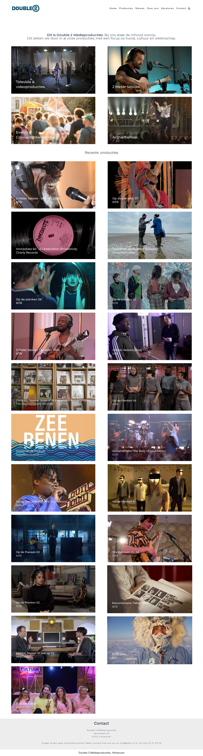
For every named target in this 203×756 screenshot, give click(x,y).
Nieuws (140, 8)
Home (113, 8)
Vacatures (167, 8)
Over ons (153, 8)
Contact (181, 8)
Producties (126, 8)
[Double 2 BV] (25, 8)
